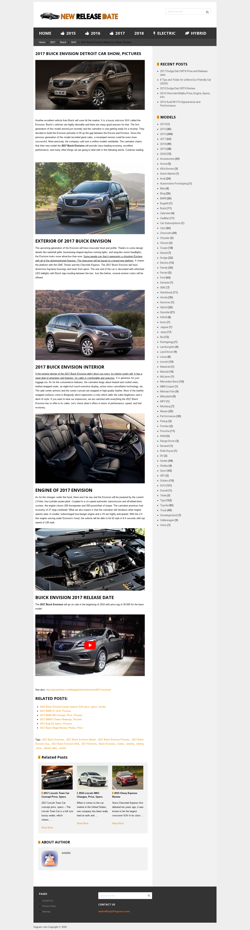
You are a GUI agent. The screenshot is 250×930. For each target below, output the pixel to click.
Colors (120, 743)
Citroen (164, 242)
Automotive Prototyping (174, 183)
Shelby (164, 465)
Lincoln (164, 361)
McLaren (165, 376)
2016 (95, 33)
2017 (119, 33)
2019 (163, 148)
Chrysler (165, 238)
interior (139, 743)
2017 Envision (88, 743)
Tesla (163, 495)
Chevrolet (165, 233)
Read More (47, 827)
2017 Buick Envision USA (65, 743)
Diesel (163, 252)
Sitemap (46, 911)
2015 (70, 33)
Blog (162, 193)
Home (45, 33)
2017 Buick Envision (53, 739)
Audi (162, 178)
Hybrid (198, 33)
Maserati (165, 366)
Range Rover (167, 441)
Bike (162, 188)
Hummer (165, 302)
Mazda (164, 371)
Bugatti (164, 203)
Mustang (165, 406)
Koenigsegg (167, 341)
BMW (163, 198)
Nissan (164, 411)
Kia (162, 337)
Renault (164, 445)
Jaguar (164, 327)
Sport (163, 470)
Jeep (163, 332)
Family (164, 267)
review (62, 748)
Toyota (164, 505)
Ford (162, 277)
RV (161, 455)
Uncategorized (168, 515)
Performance (168, 416)
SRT (162, 475)
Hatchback (166, 292)
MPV (163, 401)
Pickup (164, 421)
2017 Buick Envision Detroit (81, 739)
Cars (162, 228)
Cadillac (164, 218)
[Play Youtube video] (90, 645)
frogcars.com (40, 927)
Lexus (163, 356)
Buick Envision (107, 743)
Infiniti (163, 317)
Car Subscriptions (170, 223)
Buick (63, 42)
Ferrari (164, 272)
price (38, 748)
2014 (163, 124)
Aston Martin (167, 173)
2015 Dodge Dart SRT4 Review (177, 88)
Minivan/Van (167, 391)
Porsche (165, 431)
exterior (130, 743)
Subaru (164, 480)
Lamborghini (167, 346)
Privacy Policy (49, 906)
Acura (163, 163)
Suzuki (164, 490)
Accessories (167, 158)
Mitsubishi (166, 396)
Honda (164, 297)
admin (66, 853)
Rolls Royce (166, 450)
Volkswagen (167, 520)
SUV (73, 42)
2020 (163, 153)
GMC (163, 287)
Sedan (164, 460)
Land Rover (166, 351)
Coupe (164, 247)
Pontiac (164, 426)
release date (50, 748)
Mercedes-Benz (169, 381)
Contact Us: (48, 900)
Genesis (164, 282)
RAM (163, 436)
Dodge (164, 257)
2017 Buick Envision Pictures (113, 739)
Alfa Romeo (167, 168)
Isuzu (163, 322)
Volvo (163, 525)
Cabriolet (165, 213)
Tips (162, 500)
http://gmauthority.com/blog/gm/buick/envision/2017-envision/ (78, 689)
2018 (139, 33)
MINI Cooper (167, 386)
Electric (166, 33)
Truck (163, 510)
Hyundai (164, 312)
